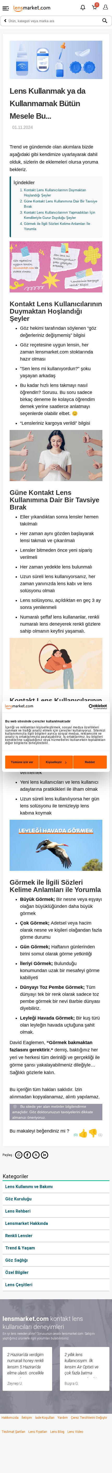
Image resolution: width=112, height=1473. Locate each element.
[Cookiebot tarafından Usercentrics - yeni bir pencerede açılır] (84, 706)
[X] (36, 1155)
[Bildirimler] (83, 8)
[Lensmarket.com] (32, 8)
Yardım (63, 1418)
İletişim (27, 1418)
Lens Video (75, 1432)
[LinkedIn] (44, 1155)
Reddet (90, 762)
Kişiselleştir (54, 762)
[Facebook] (27, 1155)
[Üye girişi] (104, 7)
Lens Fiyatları (37, 1432)
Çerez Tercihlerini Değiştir (89, 1418)
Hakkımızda (10, 1418)
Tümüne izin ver (22, 762)
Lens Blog (57, 1432)
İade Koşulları (44, 1418)
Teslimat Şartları (13, 1432)
